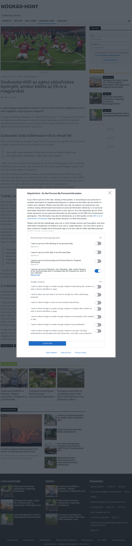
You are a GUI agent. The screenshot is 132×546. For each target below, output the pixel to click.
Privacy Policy (80, 353)
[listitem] (66, 237)
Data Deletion (51, 353)
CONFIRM (47, 343)
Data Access (66, 353)
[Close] (110, 193)
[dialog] (66, 273)
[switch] (98, 243)
